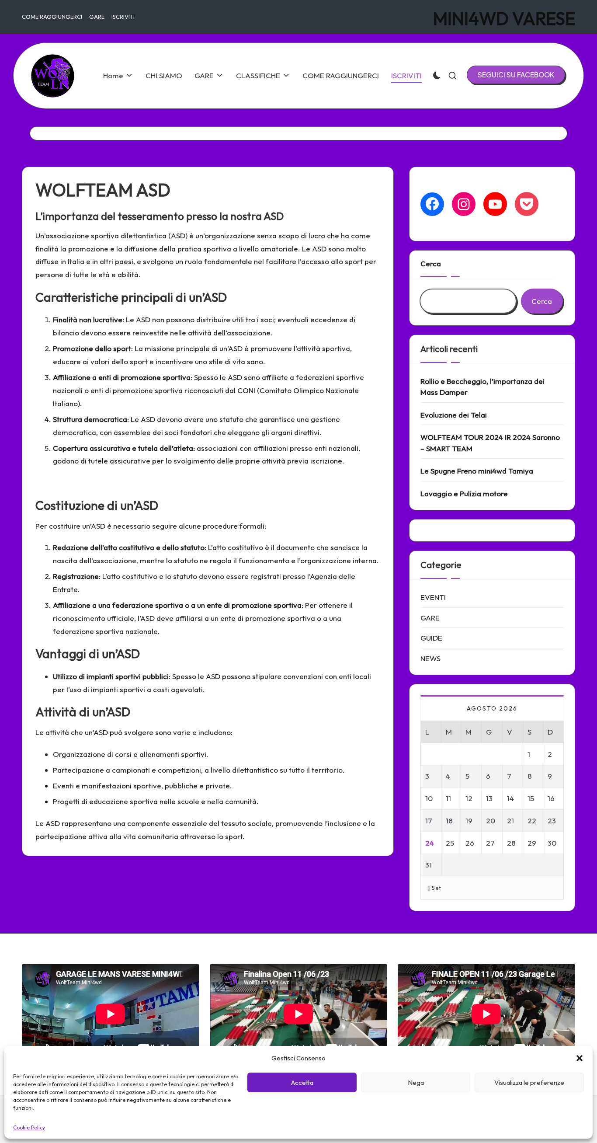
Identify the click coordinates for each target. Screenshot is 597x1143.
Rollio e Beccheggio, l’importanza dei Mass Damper (482, 386)
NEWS (430, 658)
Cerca (430, 263)
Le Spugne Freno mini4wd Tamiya (476, 470)
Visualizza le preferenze (529, 1082)
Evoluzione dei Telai (453, 414)
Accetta (302, 1082)
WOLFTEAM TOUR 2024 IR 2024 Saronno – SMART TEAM (490, 442)
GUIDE (431, 637)
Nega (416, 1082)
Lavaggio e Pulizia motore (464, 493)
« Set (434, 887)
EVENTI (433, 597)
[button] (579, 1058)
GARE (430, 617)
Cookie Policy (29, 1127)
